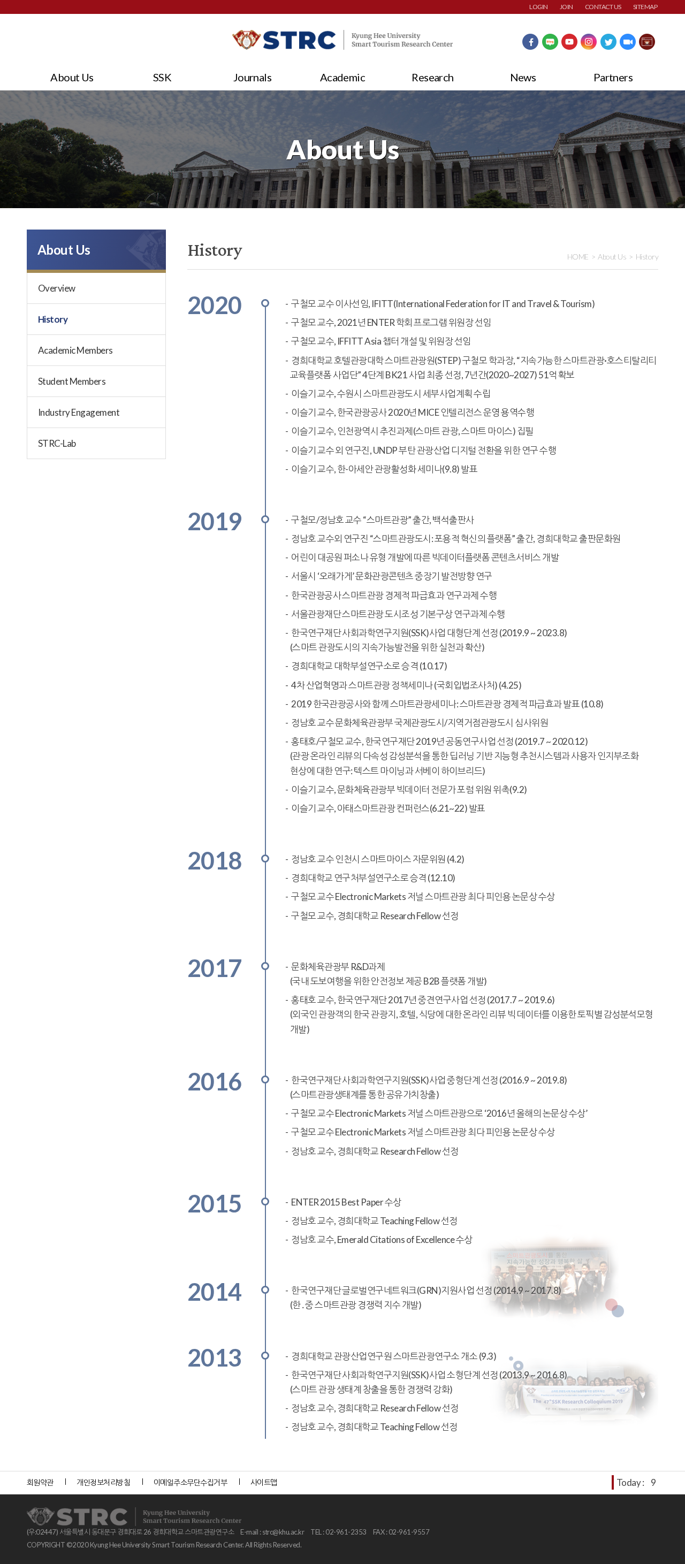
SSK (162, 77)
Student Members (71, 381)
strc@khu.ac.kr (283, 1532)
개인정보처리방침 (103, 1482)
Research (433, 77)
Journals (252, 77)
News (523, 77)
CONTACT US (603, 7)
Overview (56, 288)
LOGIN (538, 7)
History (52, 319)
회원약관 (40, 1482)
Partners (613, 77)
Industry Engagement (78, 412)
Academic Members (75, 350)
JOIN (566, 7)
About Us (72, 77)
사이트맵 (263, 1482)
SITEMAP (645, 7)
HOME (578, 256)
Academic (343, 77)
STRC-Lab (57, 443)
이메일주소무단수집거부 (190, 1482)
